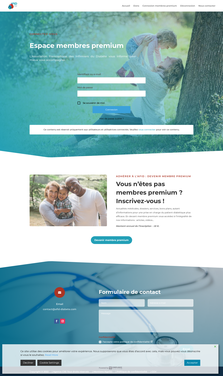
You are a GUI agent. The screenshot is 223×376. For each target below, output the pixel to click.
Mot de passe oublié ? (111, 118)
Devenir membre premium (111, 240)
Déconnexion (187, 5)
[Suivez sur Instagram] (62, 321)
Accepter (192, 362)
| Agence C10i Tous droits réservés (70, 372)
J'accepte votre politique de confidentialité (126, 341)
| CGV (153, 372)
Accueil (126, 5)
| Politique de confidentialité (131, 372)
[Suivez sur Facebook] (56, 321)
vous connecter (147, 129)
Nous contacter (206, 5)
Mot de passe (86, 87)
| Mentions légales (102, 372)
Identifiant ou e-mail (90, 74)
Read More (51, 355)
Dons (136, 5)
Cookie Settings (49, 362)
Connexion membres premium (159, 5)
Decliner (28, 362)
